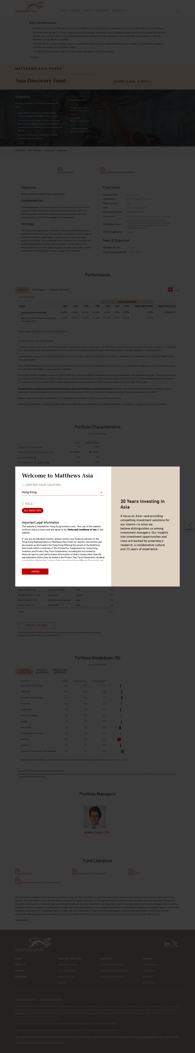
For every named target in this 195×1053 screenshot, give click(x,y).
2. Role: (27, 504)
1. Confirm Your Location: (41, 485)
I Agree (35, 572)
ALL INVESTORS (32, 511)
